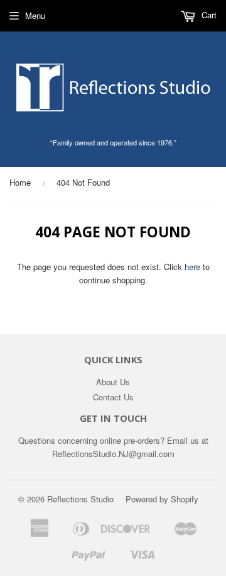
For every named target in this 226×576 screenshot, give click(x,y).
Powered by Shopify (162, 499)
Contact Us (113, 397)
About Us (113, 382)
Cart (208, 15)
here (192, 267)
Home (20, 182)
